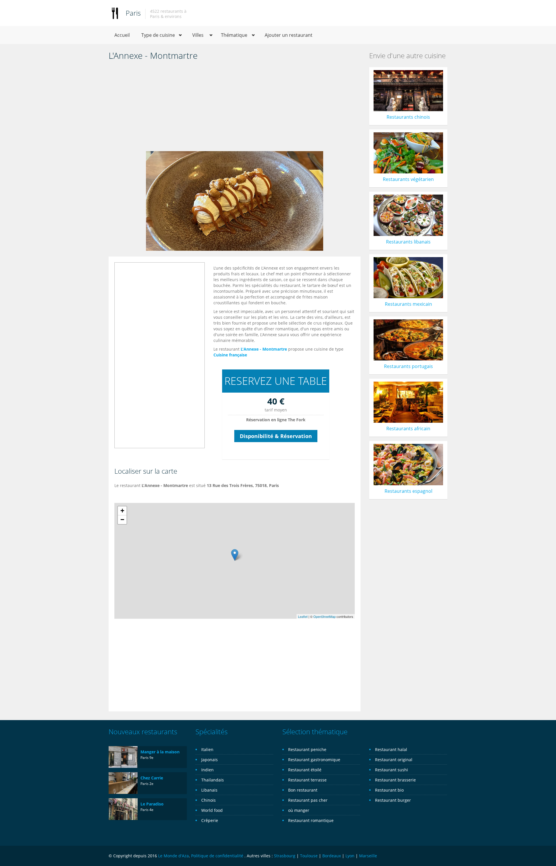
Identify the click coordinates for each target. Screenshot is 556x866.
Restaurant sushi (391, 769)
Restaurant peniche (307, 749)
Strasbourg (284, 855)
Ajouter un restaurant (288, 35)
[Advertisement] (235, 107)
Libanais (209, 790)
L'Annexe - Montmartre (264, 349)
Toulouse (309, 855)
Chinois (208, 800)
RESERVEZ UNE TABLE (275, 381)
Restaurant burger (393, 800)
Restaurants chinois (408, 117)
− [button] (122, 519)
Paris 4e (146, 809)
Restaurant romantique (311, 820)
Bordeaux (331, 855)
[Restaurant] (115, 13)
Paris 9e (146, 757)
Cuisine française (230, 355)
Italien (207, 749)
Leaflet (303, 616)
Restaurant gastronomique (314, 759)
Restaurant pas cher (308, 800)
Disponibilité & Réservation (276, 436)
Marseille (368, 855)
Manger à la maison (160, 752)
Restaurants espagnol (408, 491)
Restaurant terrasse (307, 780)
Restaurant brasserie (395, 780)
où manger (298, 810)
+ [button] (122, 510)
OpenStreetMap (324, 616)
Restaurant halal (391, 749)
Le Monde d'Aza (173, 855)
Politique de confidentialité (217, 855)
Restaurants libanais (408, 242)
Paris (133, 13)
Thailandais (212, 780)
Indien (207, 769)
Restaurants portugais (408, 366)
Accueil (122, 35)
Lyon (349, 855)
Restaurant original (393, 759)
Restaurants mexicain (408, 304)
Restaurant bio (389, 790)
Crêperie (209, 820)
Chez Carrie (151, 778)
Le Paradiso (152, 804)
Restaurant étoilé (304, 769)
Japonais (209, 759)
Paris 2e (146, 783)
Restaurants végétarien (408, 179)
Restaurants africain (408, 428)
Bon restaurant (302, 790)
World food (212, 810)
